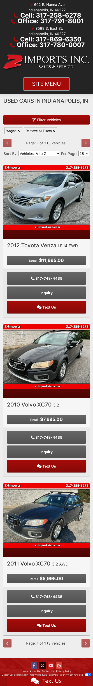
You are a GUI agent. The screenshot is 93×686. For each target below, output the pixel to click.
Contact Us (48, 671)
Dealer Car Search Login (15, 674)
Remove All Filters (39, 131)
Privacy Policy (63, 671)
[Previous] (7, 143)
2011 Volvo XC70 (37, 563)
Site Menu (46, 84)
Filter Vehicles (48, 120)
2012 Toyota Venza (42, 245)
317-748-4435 (48, 278)
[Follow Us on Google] (59, 665)
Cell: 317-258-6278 (50, 15)
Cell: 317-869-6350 (50, 39)
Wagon (11, 131)
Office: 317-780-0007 (51, 45)
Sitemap (53, 674)
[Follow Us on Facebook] (34, 665)
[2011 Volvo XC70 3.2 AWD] (46, 515)
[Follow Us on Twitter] (42, 665)
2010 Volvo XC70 (33, 404)
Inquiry (46, 293)
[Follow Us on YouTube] (51, 665)
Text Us (49, 307)
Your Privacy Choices (72, 674)
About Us (35, 671)
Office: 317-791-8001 (51, 21)
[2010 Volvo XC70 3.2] (46, 356)
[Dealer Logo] (46, 62)
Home (25, 671)
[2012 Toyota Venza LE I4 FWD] (46, 197)
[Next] (85, 143)
